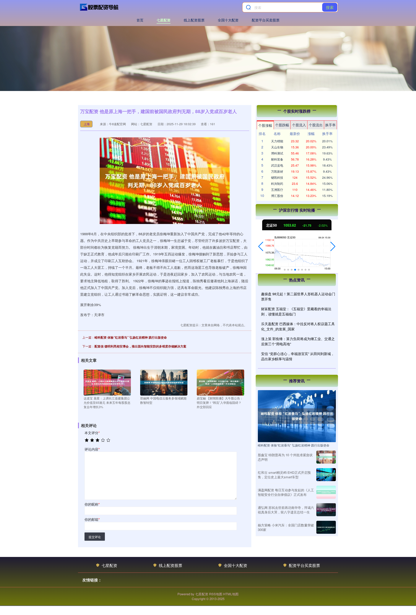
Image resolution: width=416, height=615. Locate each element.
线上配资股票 (194, 20)
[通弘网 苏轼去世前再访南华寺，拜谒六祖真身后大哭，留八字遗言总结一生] (326, 509)
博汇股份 (277, 195)
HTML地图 (231, 594)
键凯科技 (277, 177)
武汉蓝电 (277, 165)
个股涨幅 (265, 125)
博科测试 (277, 153)
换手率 (330, 124)
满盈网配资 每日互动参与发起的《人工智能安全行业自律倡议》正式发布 (286, 492)
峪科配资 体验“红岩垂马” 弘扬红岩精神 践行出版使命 (130, 337)
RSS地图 (215, 594)
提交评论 (95, 537)
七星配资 (164, 20)
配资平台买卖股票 (266, 20)
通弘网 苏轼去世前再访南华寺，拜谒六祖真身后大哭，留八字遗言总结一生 (286, 509)
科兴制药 (277, 183)
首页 (139, 20)
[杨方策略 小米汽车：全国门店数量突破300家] (326, 527)
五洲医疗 (277, 189)
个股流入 (299, 124)
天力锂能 (277, 141)
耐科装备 (277, 159)
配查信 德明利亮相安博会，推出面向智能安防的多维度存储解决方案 (140, 346)
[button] (261, 246)
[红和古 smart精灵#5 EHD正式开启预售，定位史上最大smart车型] (326, 474)
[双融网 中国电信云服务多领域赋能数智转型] (163, 382)
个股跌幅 (282, 124)
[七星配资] (99, 7)
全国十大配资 (228, 20)
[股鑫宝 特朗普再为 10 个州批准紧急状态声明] (326, 457)
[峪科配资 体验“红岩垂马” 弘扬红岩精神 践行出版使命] (297, 416)
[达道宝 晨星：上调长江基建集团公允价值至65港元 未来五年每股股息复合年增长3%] (107, 382)
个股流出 (316, 124)
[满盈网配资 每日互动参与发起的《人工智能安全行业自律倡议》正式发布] (326, 492)
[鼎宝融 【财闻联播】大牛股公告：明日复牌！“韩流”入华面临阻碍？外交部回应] (220, 382)
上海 (87, 124)
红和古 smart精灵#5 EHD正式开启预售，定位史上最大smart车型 (284, 474)
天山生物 (277, 147)
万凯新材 (277, 171)
